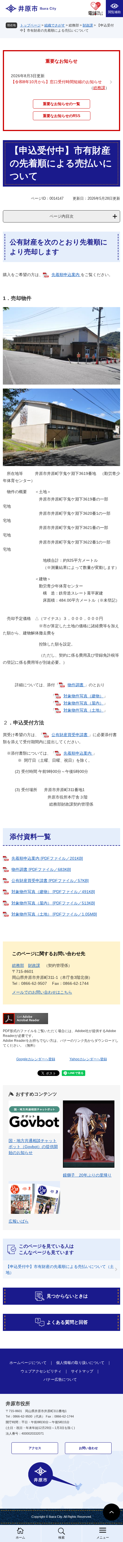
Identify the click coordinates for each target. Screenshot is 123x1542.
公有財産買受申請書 (70, 734)
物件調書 (76, 685)
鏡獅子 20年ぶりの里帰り (87, 1175)
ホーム (20, 1537)
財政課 (88, 25)
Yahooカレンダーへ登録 (88, 1059)
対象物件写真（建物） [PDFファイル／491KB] (53, 891)
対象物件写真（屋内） (84, 703)
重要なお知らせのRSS (61, 116)
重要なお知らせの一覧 (61, 104)
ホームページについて (28, 1363)
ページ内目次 (61, 216)
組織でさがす (54, 25)
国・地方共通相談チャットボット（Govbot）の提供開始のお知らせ (33, 1146)
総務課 (99, 87)
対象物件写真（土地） (84, 710)
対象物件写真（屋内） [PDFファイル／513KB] (53, 903)
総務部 (18, 965)
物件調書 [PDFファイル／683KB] (41, 869)
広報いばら (19, 1221)
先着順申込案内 (66, 274)
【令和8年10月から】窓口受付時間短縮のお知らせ (56, 81)
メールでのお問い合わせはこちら (42, 992)
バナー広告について (60, 1379)
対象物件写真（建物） (84, 696)
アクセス (35, 1448)
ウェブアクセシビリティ (41, 1371)
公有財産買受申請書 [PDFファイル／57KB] (50, 880)
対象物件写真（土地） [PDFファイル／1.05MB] (54, 914)
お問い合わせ (88, 1448)
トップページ (30, 25)
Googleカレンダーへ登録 (35, 1059)
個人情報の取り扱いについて (80, 1363)
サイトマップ (82, 1371)
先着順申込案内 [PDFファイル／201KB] (47, 858)
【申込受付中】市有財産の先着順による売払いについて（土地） (60, 1269)
